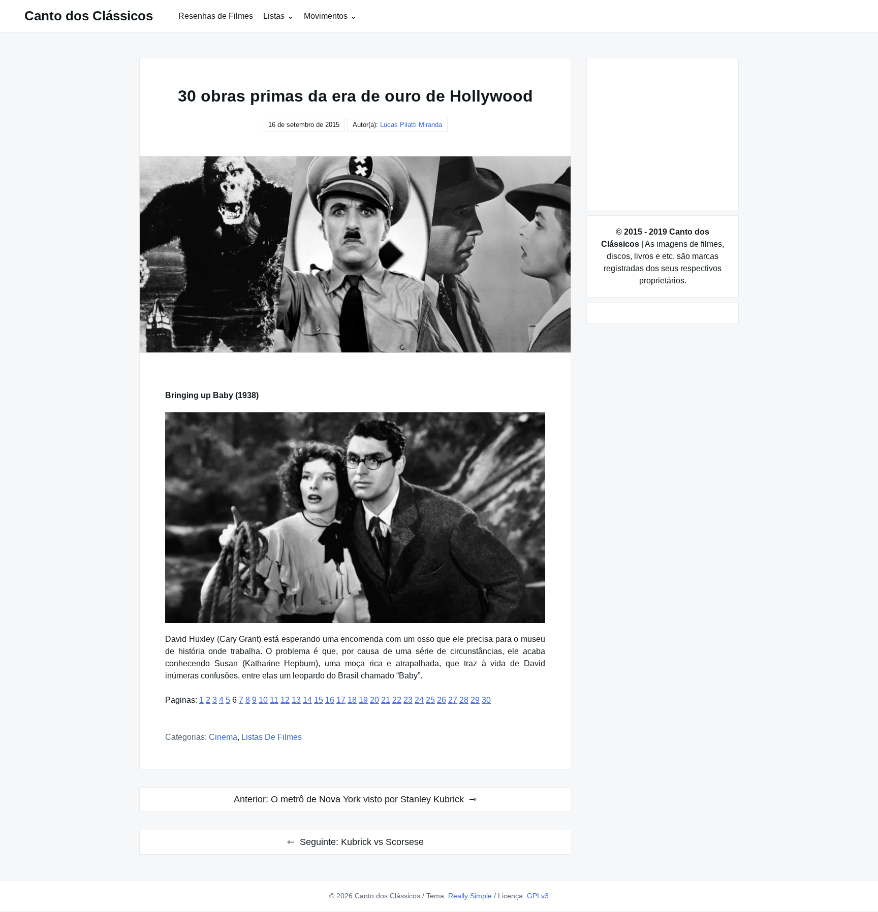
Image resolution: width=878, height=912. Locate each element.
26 (441, 700)
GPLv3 (538, 896)
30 (486, 700)
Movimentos (326, 16)
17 (341, 700)
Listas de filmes (271, 737)
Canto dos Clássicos (88, 15)
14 (307, 700)
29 (475, 700)
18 (352, 700)
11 (274, 700)
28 (463, 700)
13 (296, 700)
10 (263, 700)
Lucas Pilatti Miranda (411, 124)
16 (329, 700)
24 (419, 700)
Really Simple (470, 896)
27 (452, 700)
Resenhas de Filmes (215, 16)
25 (430, 700)
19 (363, 700)
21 (385, 700)
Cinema (223, 737)
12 (285, 700)
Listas (274, 16)
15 (318, 700)
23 (408, 700)
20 (374, 700)
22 (396, 700)
